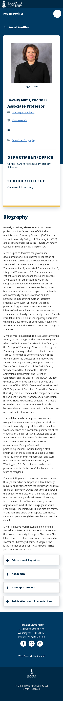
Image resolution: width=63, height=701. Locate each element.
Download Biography (23, 140)
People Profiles (13, 13)
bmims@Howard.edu (23, 112)
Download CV (19, 120)
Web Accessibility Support (31, 656)
